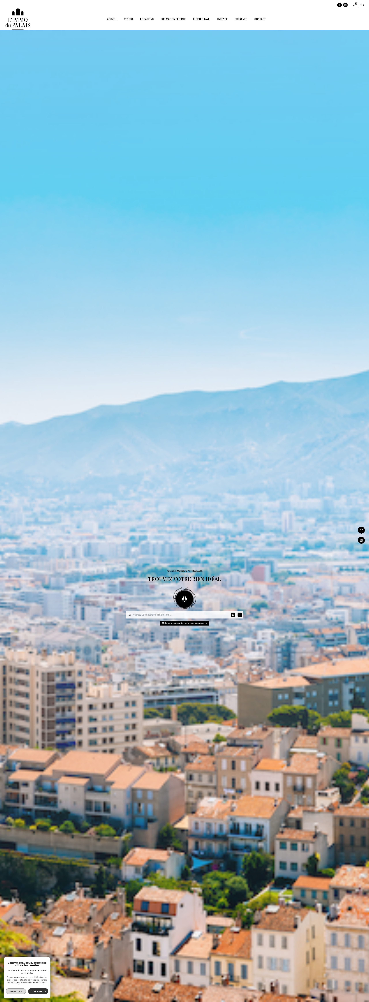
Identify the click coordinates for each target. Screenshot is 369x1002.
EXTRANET (241, 19)
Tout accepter (38, 991)
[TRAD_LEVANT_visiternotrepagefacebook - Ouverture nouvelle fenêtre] (339, 5)
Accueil (112, 19)
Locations (147, 19)
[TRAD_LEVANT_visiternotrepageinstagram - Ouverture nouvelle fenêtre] (345, 5)
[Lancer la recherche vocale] (184, 598)
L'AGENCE (222, 19)
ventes (128, 19)
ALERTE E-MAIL (201, 19)
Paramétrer (16, 991)
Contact (260, 19)
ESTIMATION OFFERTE (173, 19)
